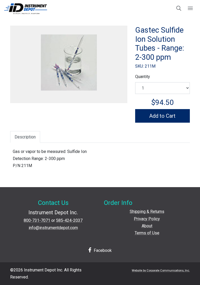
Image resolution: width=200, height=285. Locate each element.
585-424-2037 (69, 220)
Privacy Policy (147, 218)
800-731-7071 (37, 220)
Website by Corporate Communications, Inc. (161, 270)
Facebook (102, 250)
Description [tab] (25, 136)
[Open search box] (179, 8)
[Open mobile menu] (190, 8)
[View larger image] (68, 62)
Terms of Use (147, 232)
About (147, 225)
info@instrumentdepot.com (53, 227)
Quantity (142, 76)
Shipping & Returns (147, 211)
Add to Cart (162, 116)
